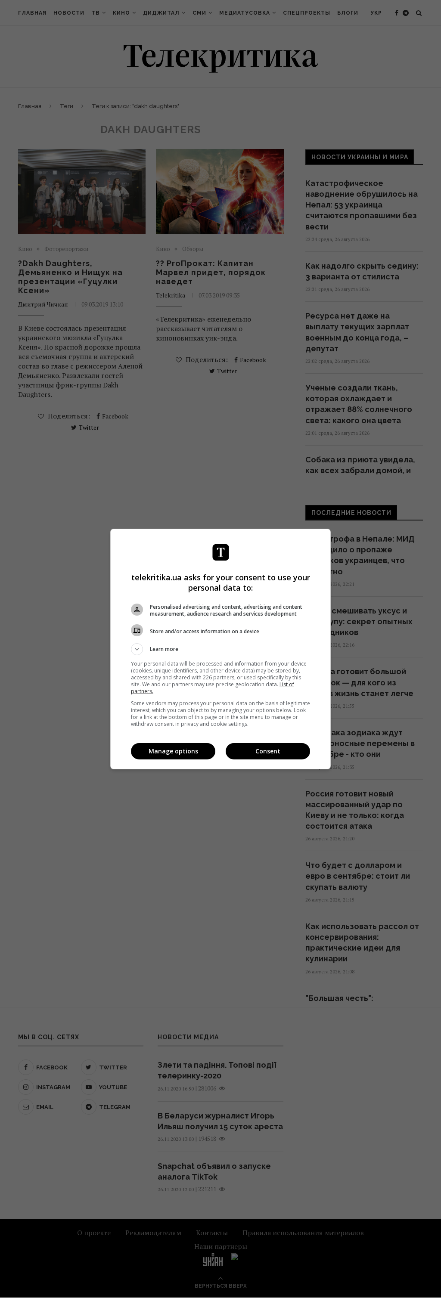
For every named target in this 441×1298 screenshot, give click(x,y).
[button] (220, 649)
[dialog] (220, 649)
